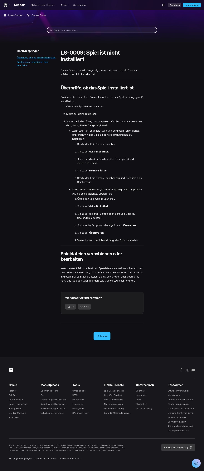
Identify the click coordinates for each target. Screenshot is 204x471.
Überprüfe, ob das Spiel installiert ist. (36, 57)
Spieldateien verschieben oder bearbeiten (33, 64)
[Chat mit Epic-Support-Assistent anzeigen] (196, 463)
